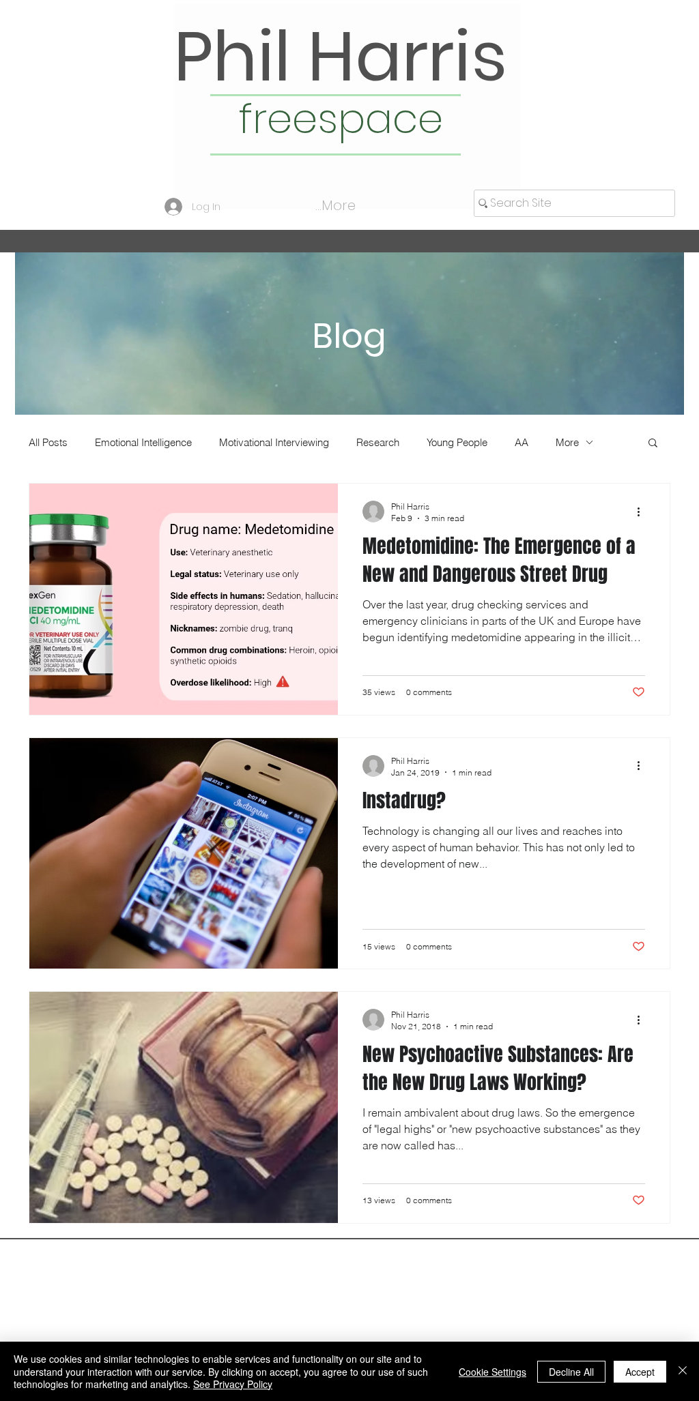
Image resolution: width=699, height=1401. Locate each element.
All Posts (48, 442)
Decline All (571, 1371)
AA (521, 442)
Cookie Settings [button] (492, 1371)
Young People (457, 442)
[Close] (682, 1371)
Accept (640, 1371)
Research (377, 442)
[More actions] (643, 511)
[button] (652, 444)
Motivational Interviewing (274, 442)
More (567, 442)
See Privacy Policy (232, 1384)
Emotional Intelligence (143, 442)
